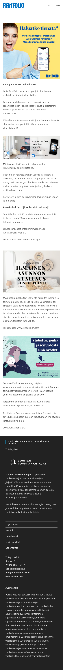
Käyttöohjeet (12, 524)
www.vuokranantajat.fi (14, 427)
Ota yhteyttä (12, 547)
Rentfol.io (10, 530)
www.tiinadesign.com (28, 327)
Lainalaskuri (12, 536)
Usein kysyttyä (13, 542)
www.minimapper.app (28, 239)
